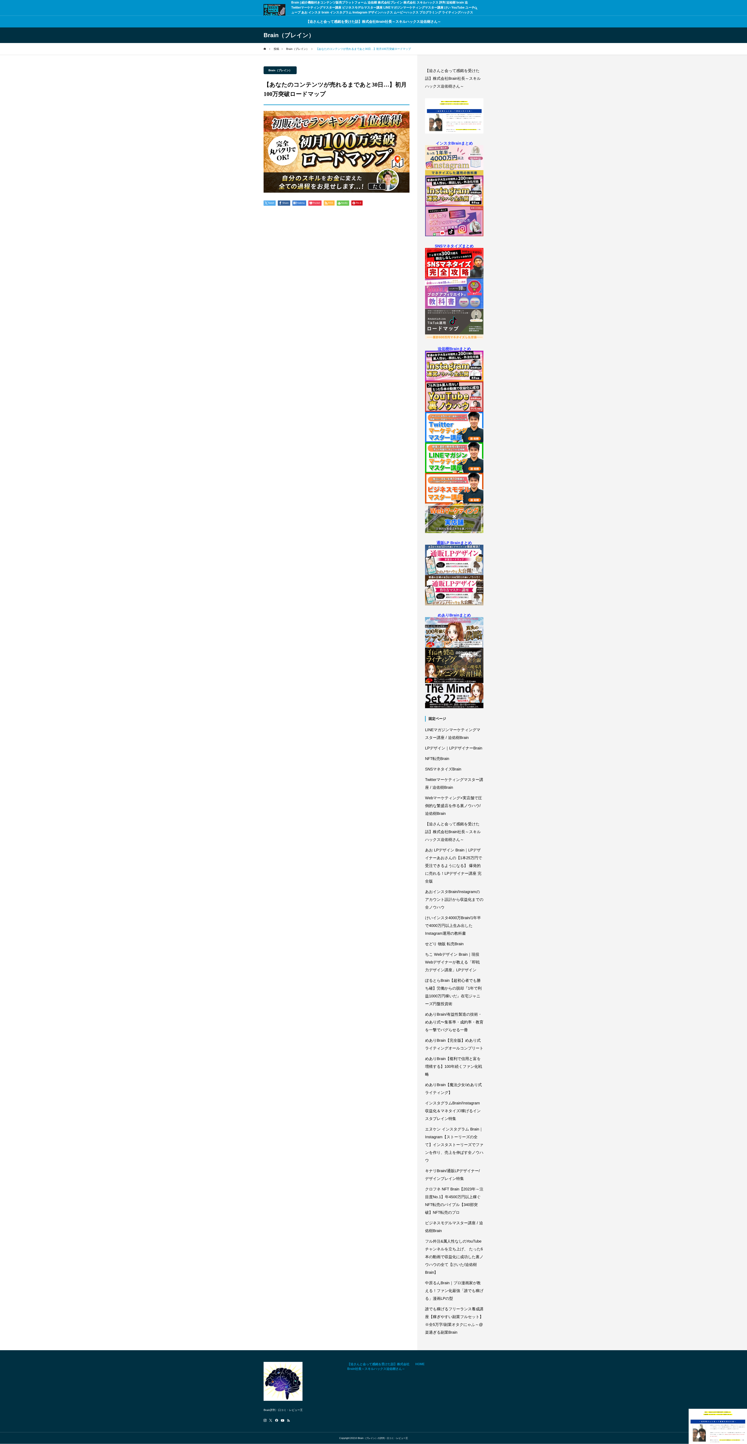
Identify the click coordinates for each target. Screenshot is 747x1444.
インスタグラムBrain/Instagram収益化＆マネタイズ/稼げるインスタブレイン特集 (453, 1111)
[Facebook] (276, 1420)
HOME (420, 1364)
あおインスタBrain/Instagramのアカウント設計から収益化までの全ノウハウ (454, 899)
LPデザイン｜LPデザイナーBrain (453, 748)
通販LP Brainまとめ (454, 543)
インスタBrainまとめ (454, 143)
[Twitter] (270, 1420)
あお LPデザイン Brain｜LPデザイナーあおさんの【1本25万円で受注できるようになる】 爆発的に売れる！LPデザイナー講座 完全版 (453, 865)
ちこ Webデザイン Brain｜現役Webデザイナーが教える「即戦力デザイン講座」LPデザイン (452, 962)
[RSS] (288, 1420)
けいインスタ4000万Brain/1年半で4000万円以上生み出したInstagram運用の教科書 (453, 925)
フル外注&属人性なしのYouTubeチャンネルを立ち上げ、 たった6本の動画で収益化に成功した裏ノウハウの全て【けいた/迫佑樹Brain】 (454, 1256)
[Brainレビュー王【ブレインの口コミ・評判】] (274, 10)
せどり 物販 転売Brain (444, 944)
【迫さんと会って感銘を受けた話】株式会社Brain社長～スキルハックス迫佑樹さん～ (373, 22)
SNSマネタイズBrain (443, 769)
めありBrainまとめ (454, 615)
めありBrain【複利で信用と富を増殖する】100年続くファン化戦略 (453, 1066)
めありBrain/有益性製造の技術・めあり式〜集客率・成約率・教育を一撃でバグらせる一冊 (454, 1022)
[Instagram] (265, 1420)
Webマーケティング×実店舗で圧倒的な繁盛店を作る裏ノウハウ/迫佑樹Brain (453, 806)
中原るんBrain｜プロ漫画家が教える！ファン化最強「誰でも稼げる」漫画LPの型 (454, 1291)
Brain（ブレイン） (280, 70)
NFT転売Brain (437, 758)
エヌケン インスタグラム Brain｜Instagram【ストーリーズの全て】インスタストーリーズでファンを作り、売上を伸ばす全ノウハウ (454, 1144)
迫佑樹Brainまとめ (454, 349)
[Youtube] (282, 1420)
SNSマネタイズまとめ (454, 246)
